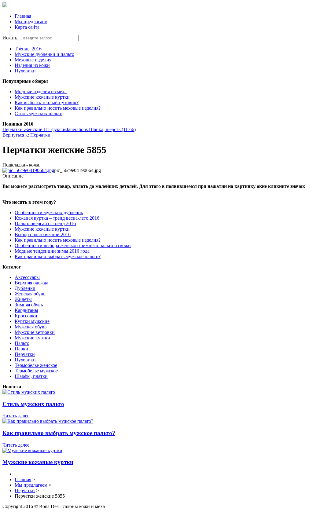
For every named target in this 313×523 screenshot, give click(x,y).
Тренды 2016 (28, 48)
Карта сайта (27, 27)
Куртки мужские (32, 321)
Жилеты (23, 299)
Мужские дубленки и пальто (44, 54)
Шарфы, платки (31, 376)
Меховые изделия (33, 59)
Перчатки (25, 354)
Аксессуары (27, 277)
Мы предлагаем (31, 21)
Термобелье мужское (36, 370)
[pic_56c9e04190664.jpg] (28, 170)
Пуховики (25, 70)
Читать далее (15, 415)
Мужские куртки (32, 337)
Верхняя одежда (31, 282)
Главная (23, 16)
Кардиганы (26, 310)
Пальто (22, 343)
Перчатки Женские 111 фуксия (34, 129)
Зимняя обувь (29, 304)
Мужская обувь (30, 326)
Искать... (11, 37)
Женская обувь (30, 293)
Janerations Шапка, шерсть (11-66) (101, 129)
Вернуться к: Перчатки (26, 134)
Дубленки (25, 288)
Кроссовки (26, 315)
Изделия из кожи (32, 65)
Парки (21, 348)
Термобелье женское (36, 365)
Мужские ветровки (35, 332)
